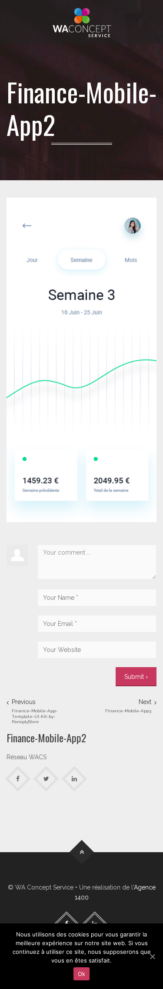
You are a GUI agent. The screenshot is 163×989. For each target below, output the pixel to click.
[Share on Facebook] (18, 779)
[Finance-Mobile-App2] (81, 359)
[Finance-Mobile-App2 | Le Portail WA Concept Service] (81, 21)
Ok (82, 973)
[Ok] (152, 956)
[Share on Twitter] (46, 779)
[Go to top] (81, 852)
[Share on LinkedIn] (74, 779)
